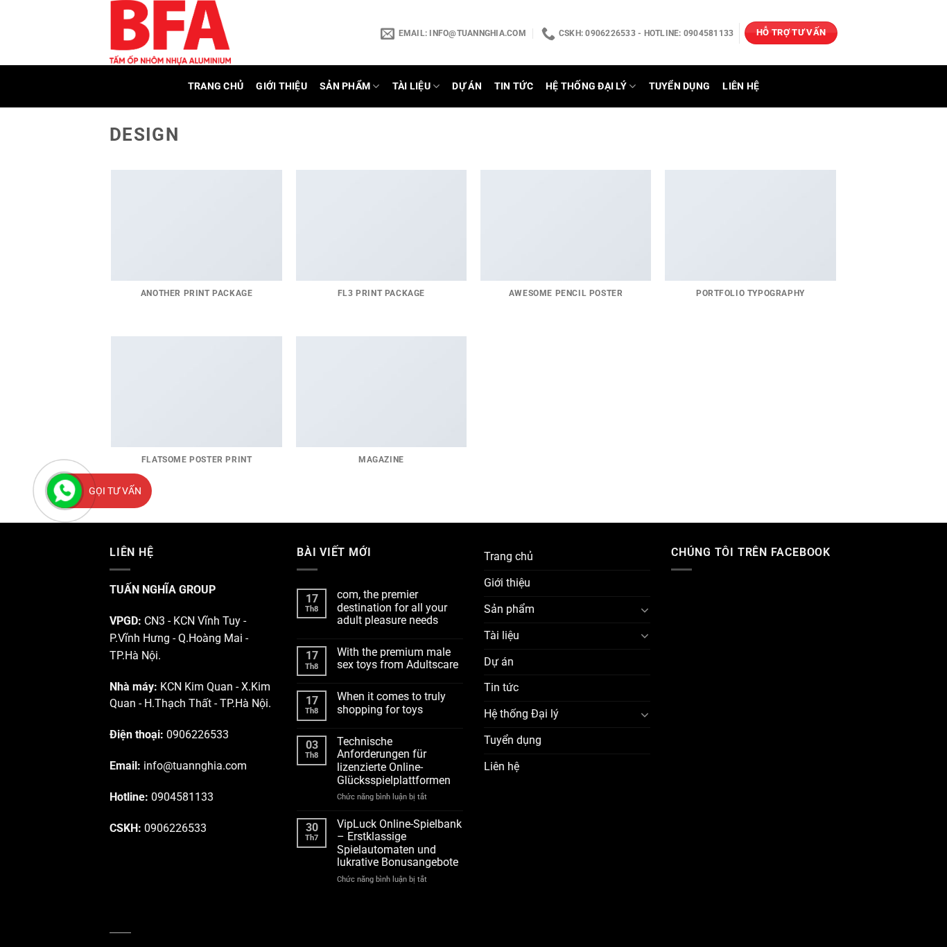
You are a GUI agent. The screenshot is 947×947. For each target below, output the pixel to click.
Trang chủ (216, 86)
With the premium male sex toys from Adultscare (397, 659)
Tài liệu (411, 86)
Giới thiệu (281, 86)
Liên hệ (740, 86)
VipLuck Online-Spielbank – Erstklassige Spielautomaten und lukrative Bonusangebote (399, 843)
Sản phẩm (345, 86)
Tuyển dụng (680, 86)
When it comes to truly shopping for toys (391, 703)
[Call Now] (64, 491)
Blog (120, 924)
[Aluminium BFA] (215, 32)
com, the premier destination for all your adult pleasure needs (392, 608)
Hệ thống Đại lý (586, 86)
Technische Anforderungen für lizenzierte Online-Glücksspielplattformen (394, 761)
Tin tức (513, 86)
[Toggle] (645, 610)
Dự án (466, 86)
